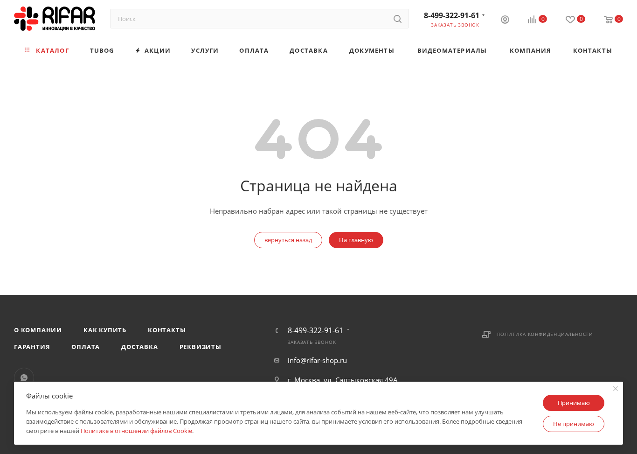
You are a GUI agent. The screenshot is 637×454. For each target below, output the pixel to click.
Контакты (167, 330)
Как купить (104, 330)
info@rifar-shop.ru (317, 360)
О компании (38, 330)
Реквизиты (201, 346)
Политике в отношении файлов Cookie (136, 430)
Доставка (139, 346)
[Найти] (397, 18)
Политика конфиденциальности (545, 334)
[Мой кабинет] (505, 20)
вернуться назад (288, 240)
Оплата (85, 346)
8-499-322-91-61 (451, 15)
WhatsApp (24, 378)
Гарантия (32, 346)
